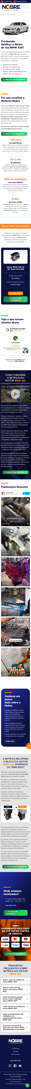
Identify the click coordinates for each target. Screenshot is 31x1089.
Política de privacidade (15, 1076)
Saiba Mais (10, 741)
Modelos (7, 14)
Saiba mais (16, 293)
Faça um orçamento (16, 954)
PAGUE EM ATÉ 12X (21, 1)
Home (3, 14)
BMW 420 (12, 14)
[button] (15, 329)
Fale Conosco (15, 1054)
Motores (15, 1051)
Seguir (27, 493)
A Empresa (15, 1048)
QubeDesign (22, 1084)
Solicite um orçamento (15, 80)
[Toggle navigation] (28, 7)
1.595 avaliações (19, 361)
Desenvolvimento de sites (12, 1084)
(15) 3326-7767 (7, 1)
